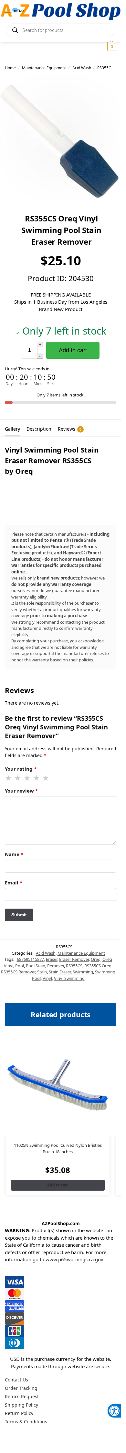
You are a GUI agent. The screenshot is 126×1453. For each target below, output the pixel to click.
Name (14, 854)
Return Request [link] (22, 1396)
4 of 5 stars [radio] (37, 778)
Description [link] (38, 429)
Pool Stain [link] (35, 966)
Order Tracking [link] (21, 1388)
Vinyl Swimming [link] (69, 978)
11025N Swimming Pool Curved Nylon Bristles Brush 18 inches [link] (58, 1148)
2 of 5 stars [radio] (18, 778)
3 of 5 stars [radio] (27, 778)
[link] (114, 1411)
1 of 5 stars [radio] (9, 778)
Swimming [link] (83, 972)
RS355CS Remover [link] (18, 972)
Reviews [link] (69, 429)
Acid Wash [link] (81, 68)
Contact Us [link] (16, 1380)
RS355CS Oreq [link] (97, 966)
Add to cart (73, 350)
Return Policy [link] (19, 1413)
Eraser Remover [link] (74, 959)
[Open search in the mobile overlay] (60, 30)
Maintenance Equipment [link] (44, 68)
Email (13, 882)
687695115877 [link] (30, 959)
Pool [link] (19, 966)
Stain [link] (42, 972)
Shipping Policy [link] (21, 1405)
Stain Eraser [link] (60, 972)
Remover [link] (55, 966)
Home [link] (10, 68)
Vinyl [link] (47, 978)
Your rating (21, 769)
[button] (111, 46)
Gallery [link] (12, 429)
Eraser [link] (51, 959)
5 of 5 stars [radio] (46, 778)
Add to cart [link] (57, 1185)
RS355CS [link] (74, 966)
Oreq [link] (95, 959)
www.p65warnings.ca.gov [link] (74, 1259)
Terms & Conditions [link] (26, 1422)
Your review (21, 790)
